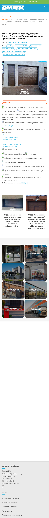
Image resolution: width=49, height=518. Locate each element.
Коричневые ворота (36, 45)
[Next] (47, 214)
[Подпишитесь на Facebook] (3, 486)
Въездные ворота (36, 253)
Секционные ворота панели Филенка (14, 51)
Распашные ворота (10, 139)
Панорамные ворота (10, 146)
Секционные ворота (8, 48)
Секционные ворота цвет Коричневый (14, 54)
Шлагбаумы (13, 308)
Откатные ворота (10, 142)
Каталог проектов (17, 17)
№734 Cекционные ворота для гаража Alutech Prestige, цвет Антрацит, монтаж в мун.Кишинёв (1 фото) (12, 220)
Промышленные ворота (12, 144)
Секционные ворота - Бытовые (18, 42)
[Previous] (1, 214)
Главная (5, 17)
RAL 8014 (9, 45)
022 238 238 (9, 126)
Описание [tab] (6, 102)
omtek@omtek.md (12, 483)
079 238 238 (10, 481)
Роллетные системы (10, 498)
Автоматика (7, 511)
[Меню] (45, 7)
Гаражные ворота (36, 272)
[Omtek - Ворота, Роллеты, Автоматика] (13, 8)
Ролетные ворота (9, 135)
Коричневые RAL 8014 (21, 45)
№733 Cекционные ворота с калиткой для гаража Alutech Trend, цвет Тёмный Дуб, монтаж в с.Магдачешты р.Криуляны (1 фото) (36, 221)
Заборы (12, 272)
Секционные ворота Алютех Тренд (27, 48)
